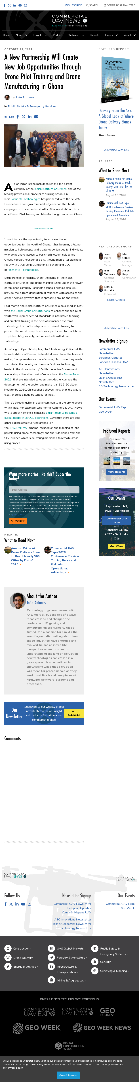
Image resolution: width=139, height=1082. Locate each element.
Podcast (57, 35)
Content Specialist (109, 279)
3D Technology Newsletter (116, 386)
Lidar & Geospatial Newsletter (71, 924)
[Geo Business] (107, 1012)
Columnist (110, 294)
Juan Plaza (107, 256)
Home (6, 35)
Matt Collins (126, 256)
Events (109, 35)
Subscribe (18, 521)
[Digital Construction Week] (69, 1046)
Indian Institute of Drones (50, 189)
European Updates (111, 358)
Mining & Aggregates (70, 981)
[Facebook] (4, 5)
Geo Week (105, 412)
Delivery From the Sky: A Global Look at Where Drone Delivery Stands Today (116, 119)
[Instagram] (25, 5)
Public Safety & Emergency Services (32, 106)
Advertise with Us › (44, 228)
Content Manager (127, 263)
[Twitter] (9, 5)
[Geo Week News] (102, 1028)
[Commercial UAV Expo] (126, 879)
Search (94, 5)
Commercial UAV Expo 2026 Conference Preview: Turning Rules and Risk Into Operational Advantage (65, 560)
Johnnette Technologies (23, 270)
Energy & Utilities (24, 967)
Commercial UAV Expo (120, 5)
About (127, 35)
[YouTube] (20, 5)
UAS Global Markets (70, 949)
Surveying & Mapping (113, 971)
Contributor (129, 278)
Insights (37, 35)
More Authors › (116, 300)
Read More (106, 135)
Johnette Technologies (26, 199)
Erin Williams (109, 272)
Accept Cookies (68, 1075)
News (19, 35)
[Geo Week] (37, 1028)
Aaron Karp (126, 272)
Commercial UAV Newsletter (72, 904)
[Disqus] (44, 789)
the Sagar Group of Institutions (30, 311)
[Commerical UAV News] (15, 875)
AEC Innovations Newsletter (72, 920)
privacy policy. (15, 1068)
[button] (17, 117)
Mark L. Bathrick (109, 288)
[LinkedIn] (14, 5)
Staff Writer (108, 263)
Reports (94, 35)
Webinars (73, 35)
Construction (21, 949)
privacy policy (18, 514)
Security (105, 962)
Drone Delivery (23, 958)
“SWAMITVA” (18, 428)
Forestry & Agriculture (71, 958)
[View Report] (107, 461)
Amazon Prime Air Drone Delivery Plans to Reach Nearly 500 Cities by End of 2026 (26, 556)
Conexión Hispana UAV (113, 362)
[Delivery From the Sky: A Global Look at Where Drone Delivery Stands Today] (117, 80)
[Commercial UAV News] (77, 1012)
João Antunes (24, 97)
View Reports (116, 472)
